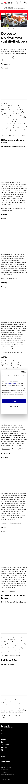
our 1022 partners (11, 383)
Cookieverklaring (5, 769)
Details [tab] (10, 375)
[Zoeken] (25, 2)
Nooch (4, 278)
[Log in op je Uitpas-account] (17, 2)
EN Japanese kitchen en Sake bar (12, 208)
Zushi (4, 591)
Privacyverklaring (5, 772)
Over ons (3, 756)
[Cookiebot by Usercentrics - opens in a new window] (20, 372)
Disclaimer (3, 777)
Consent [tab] (4, 375)
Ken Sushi (5, 523)
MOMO (4, 656)
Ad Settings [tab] (17, 375)
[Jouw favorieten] (21, 2)
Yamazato (5, 136)
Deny (14, 411)
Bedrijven (3, 734)
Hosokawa (5, 449)
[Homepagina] (2, 7)
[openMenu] (2, 2)
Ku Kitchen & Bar (7, 716)
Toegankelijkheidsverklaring (7, 774)
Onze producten (5, 761)
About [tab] (24, 375)
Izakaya (4, 352)
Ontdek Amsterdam (6, 731)
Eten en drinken (9, 7)
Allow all (14, 401)
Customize (13, 406)
